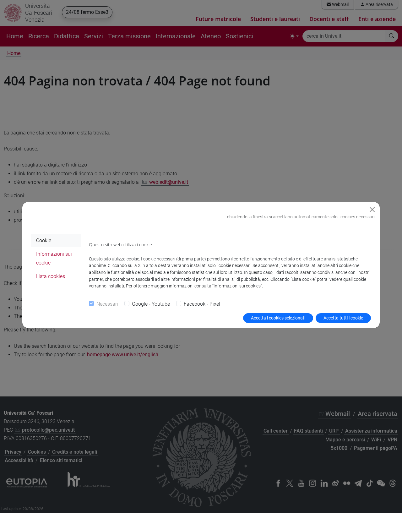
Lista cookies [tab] (50, 276)
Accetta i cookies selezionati (278, 317)
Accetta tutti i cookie (343, 317)
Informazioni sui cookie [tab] (54, 258)
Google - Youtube (151, 304)
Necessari (107, 304)
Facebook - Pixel (202, 304)
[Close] (372, 210)
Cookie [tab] (43, 240)
